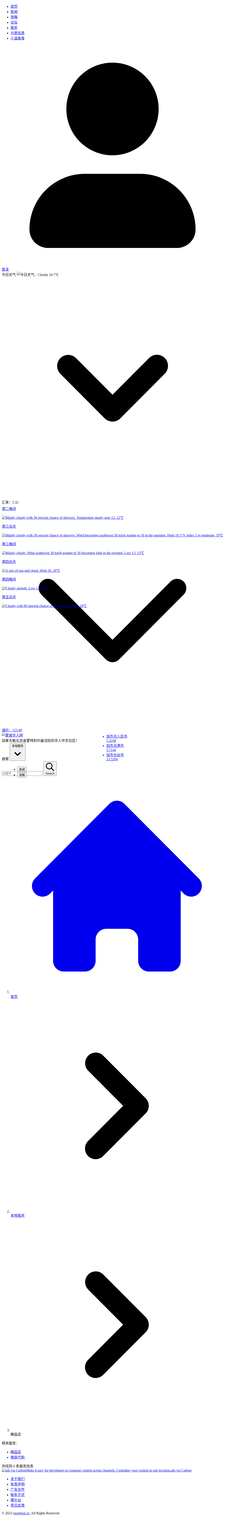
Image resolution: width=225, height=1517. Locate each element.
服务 (14, 28)
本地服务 (17, 746)
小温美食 (18, 38)
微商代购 (18, 1457)
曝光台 (16, 1500)
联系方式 (18, 1495)
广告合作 (18, 1489)
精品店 (16, 1452)
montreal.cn (21, 1513)
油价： (12, 730)
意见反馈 (18, 1505)
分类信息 (18, 33)
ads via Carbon (181, 1470)
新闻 (14, 12)
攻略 (14, 17)
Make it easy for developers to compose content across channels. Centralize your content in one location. (98, 1470)
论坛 (14, 22)
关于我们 (18, 1479)
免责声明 (18, 1484)
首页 (14, 6)
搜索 (5, 759)
